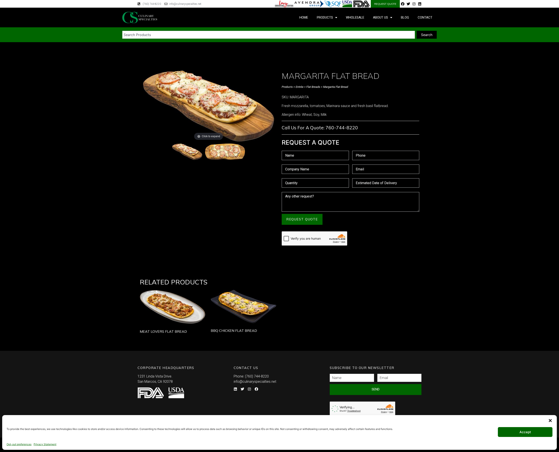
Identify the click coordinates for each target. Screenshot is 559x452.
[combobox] (268, 35)
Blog (405, 17)
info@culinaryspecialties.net (255, 381)
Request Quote (302, 219)
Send (376, 389)
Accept (525, 432)
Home (303, 17)
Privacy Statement (45, 444)
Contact (425, 17)
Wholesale (355, 17)
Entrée (300, 86)
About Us (380, 17)
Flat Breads (313, 86)
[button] (550, 420)
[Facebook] (402, 4)
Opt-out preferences (19, 444)
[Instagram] (414, 4)
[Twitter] (408, 4)
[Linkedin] (419, 4)
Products (325, 17)
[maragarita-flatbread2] (225, 152)
